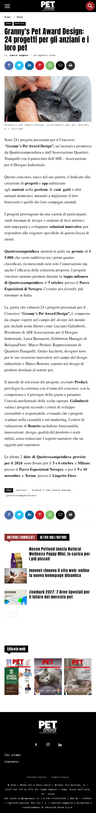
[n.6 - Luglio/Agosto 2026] (48, 678)
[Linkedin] (60, 744)
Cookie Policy (60, 777)
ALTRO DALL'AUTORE (53, 537)
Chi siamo (12, 755)
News (20, 17)
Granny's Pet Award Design (51, 490)
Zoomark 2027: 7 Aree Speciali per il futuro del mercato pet (59, 594)
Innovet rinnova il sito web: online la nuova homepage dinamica (59, 572)
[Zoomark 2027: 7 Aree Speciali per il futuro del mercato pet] (15, 597)
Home (7, 17)
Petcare (19, 23)
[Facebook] (35, 744)
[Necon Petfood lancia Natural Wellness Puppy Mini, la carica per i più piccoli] (15, 560)
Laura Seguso (19, 55)
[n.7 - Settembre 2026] (18, 678)
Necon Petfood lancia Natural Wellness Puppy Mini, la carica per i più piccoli (59, 554)
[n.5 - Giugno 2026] (78, 678)
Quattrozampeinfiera (21, 495)
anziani (21, 490)
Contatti (11, 762)
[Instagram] (48, 744)
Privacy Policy (36, 777)
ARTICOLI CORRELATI (21, 537)
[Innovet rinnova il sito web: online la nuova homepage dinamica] (15, 575)
